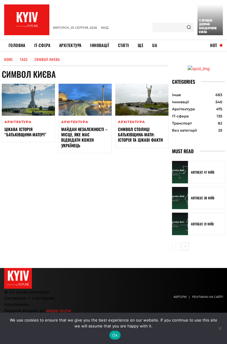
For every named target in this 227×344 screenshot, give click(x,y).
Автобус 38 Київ (202, 198)
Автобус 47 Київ (202, 172)
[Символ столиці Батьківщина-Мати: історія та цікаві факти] (141, 100)
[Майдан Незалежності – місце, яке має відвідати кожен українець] (85, 100)
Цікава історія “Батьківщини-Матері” (25, 132)
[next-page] (185, 246)
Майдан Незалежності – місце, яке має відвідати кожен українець (84, 137)
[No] (220, 328)
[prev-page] (175, 246)
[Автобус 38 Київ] (180, 198)
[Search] (189, 27)
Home (8, 59)
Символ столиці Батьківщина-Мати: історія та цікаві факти (140, 134)
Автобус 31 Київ (202, 224)
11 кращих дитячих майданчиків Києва (208, 26)
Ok (115, 335)
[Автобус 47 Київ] (180, 172)
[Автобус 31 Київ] (180, 224)
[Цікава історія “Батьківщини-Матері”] (28, 100)
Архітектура (18, 122)
